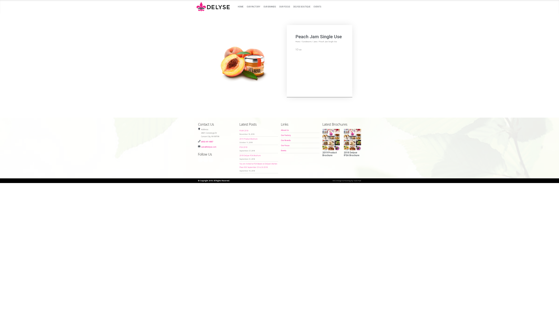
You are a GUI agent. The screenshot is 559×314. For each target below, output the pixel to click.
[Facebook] (200, 160)
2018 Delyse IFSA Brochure (250, 155)
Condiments (307, 42)
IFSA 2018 (243, 147)
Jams (315, 42)
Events (317, 7)
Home (241, 7)
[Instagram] (205, 160)
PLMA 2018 (243, 130)
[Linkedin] (211, 160)
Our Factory (253, 7)
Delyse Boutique (302, 7)
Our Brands (269, 7)
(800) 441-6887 (207, 141)
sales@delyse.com (208, 147)
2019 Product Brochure (248, 139)
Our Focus (284, 7)
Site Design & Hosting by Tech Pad (346, 180)
